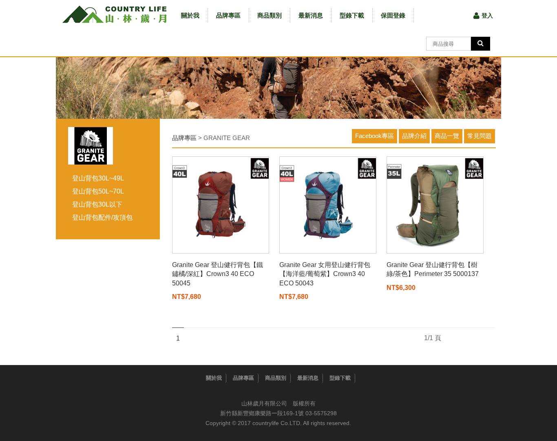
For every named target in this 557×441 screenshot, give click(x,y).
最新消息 (310, 15)
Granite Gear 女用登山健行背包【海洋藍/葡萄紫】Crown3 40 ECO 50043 (324, 274)
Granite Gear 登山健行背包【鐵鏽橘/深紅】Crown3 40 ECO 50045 (217, 274)
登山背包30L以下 (97, 204)
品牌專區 (228, 15)
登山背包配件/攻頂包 (102, 217)
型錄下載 (352, 15)
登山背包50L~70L (98, 191)
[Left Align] (480, 44)
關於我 (190, 15)
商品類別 (269, 15)
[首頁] (114, 14)
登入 (487, 15)
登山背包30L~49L (98, 178)
